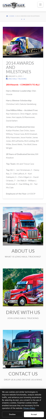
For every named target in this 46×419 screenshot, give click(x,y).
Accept (34, 414)
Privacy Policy (29, 408)
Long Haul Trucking (17, 79)
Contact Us (23, 374)
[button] (40, 4)
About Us (23, 251)
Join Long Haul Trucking (23, 318)
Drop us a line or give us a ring (23, 379)
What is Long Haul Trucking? (23, 256)
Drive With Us (23, 312)
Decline (12, 414)
